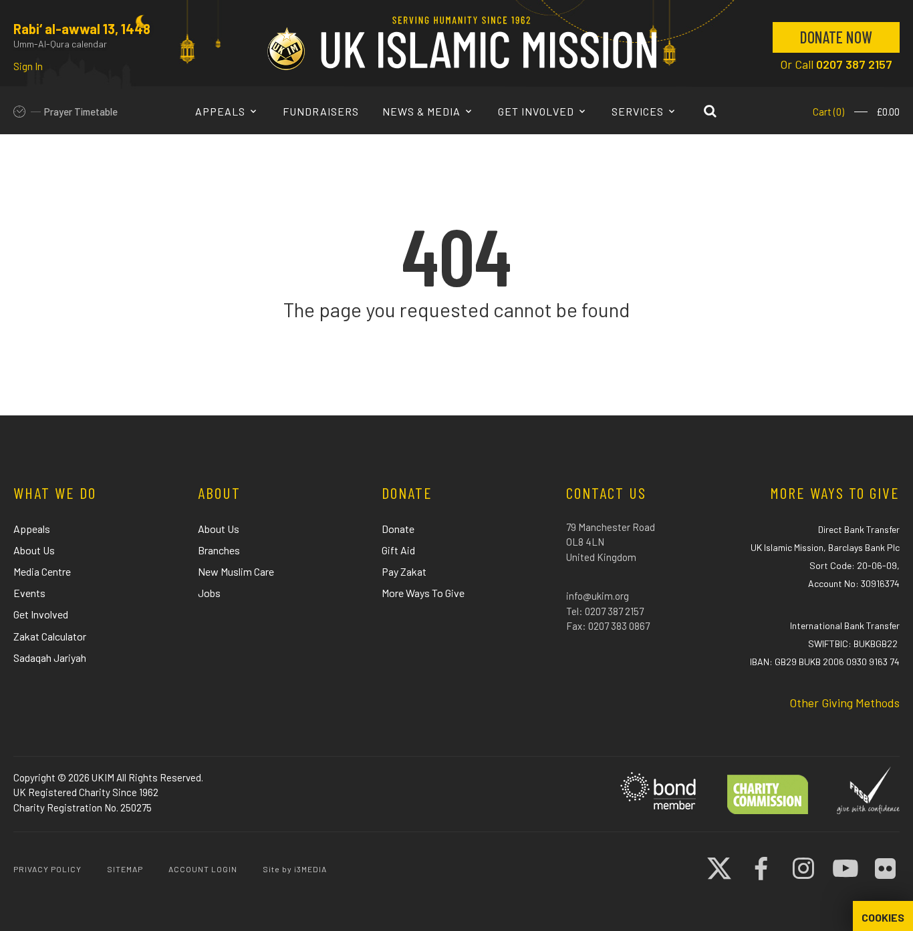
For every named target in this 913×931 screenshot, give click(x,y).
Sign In (28, 66)
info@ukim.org (597, 596)
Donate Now (836, 37)
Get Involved (537, 111)
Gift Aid (398, 550)
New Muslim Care (236, 571)
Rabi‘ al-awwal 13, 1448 (81, 28)
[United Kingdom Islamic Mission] (461, 42)
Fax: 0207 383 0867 (608, 626)
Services (639, 111)
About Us (34, 550)
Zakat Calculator (49, 636)
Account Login (202, 869)
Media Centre (42, 571)
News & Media (422, 111)
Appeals (221, 111)
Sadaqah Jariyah (49, 657)
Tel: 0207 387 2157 (605, 611)
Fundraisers (321, 111)
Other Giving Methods (844, 702)
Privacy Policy (47, 869)
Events (29, 592)
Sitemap (125, 869)
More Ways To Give (423, 592)
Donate (398, 528)
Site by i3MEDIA (295, 869)
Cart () (828, 112)
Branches (219, 550)
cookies (883, 917)
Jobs (209, 592)
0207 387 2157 (854, 64)
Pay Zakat (404, 571)
